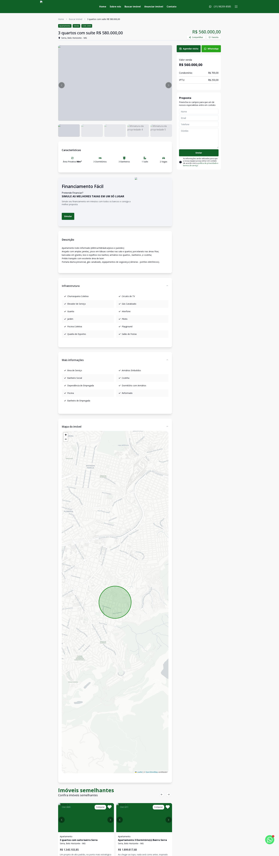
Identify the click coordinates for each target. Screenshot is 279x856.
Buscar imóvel (133, 6)
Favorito (215, 37)
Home (102, 6)
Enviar (199, 152)
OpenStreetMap (151, 772)
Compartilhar (197, 37)
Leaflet (139, 772)
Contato (171, 6)
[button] (62, 85)
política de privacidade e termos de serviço (200, 164)
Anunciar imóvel (153, 6)
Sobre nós (115, 6)
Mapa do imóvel (71, 426)
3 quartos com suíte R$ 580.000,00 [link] (103, 19)
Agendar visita (190, 48)
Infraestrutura (70, 286)
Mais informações (73, 360)
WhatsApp (213, 48)
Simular (68, 216)
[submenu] (236, 6)
